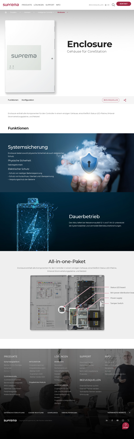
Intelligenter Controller (45, 12)
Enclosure (61, 12)
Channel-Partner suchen (89, 386)
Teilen (123, 100)
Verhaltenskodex (69, 413)
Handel (57, 374)
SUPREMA (11, 6)
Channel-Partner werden (89, 389)
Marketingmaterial (87, 365)
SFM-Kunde (84, 395)
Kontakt (124, 4)
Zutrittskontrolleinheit (12, 380)
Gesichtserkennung (61, 394)
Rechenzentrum (60, 368)
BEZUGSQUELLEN (96, 5)
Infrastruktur (59, 377)
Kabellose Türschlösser (12, 389)
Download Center (86, 362)
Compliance (52, 413)
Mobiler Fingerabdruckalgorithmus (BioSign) (64, 400)
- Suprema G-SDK (35, 374)
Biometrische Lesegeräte (13, 383)
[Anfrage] (125, 425)
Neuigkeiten (109, 368)
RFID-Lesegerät (10, 386)
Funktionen (13, 100)
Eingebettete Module (37, 382)
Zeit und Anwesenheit (62, 391)
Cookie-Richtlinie (36, 413)
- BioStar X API (34, 371)
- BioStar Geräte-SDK (37, 377)
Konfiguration (28, 100)
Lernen (82, 368)
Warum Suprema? (112, 365)
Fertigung (58, 380)
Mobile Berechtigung (12, 394)
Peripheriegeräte (10, 391)
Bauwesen (58, 365)
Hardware (27, 12)
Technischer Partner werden (90, 392)
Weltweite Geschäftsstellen (115, 374)
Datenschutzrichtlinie (14, 413)
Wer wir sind (109, 362)
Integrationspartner (36, 365)
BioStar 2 (7, 371)
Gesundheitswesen (61, 371)
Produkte (13, 12)
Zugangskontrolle (61, 389)
